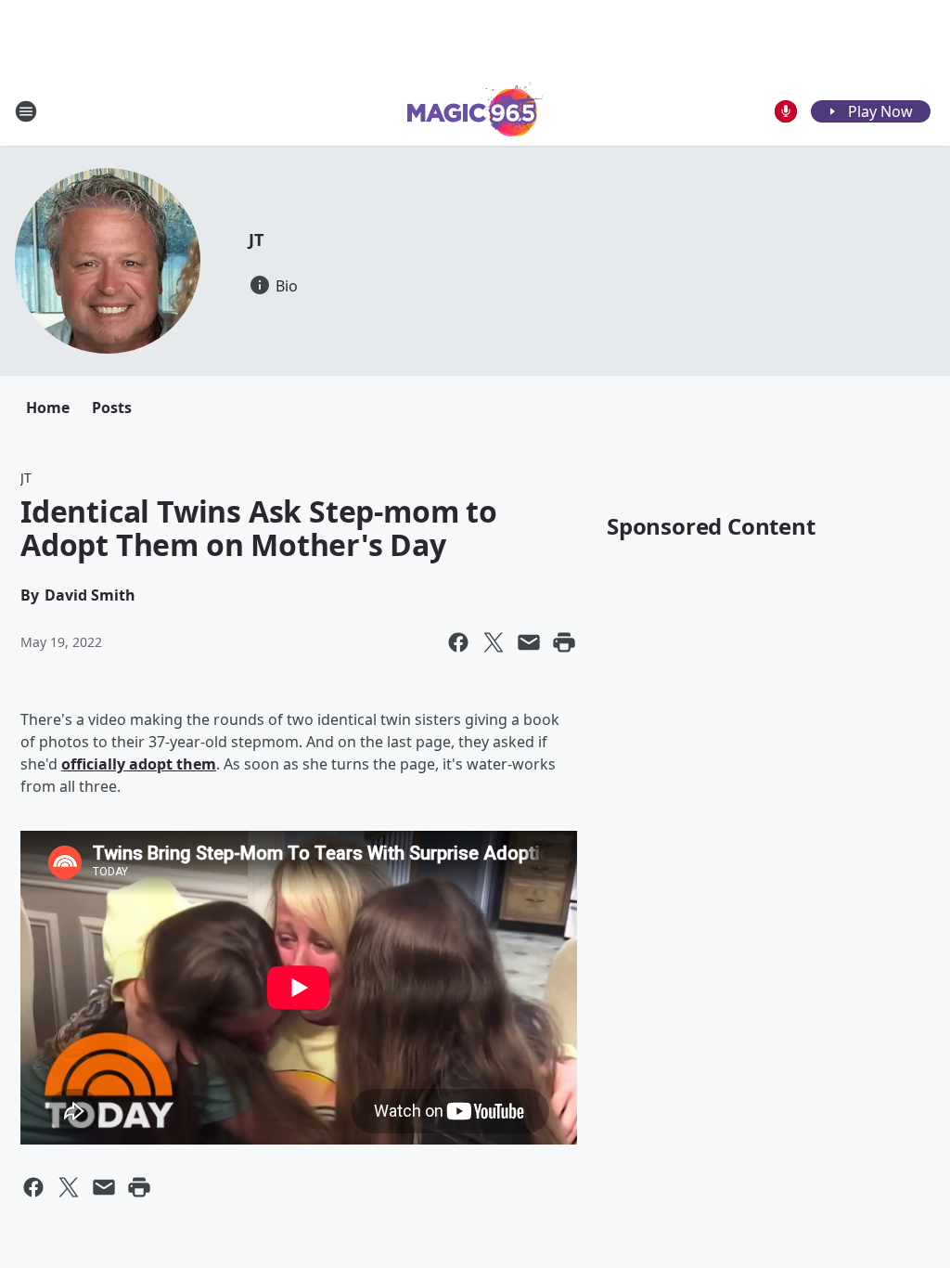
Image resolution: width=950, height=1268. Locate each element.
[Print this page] (564, 642)
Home (48, 407)
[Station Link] (475, 111)
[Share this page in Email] (529, 642)
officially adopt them (138, 764)
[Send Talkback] (786, 111)
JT (256, 239)
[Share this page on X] (494, 642)
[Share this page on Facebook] (458, 642)
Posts (112, 407)
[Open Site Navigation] (26, 111)
